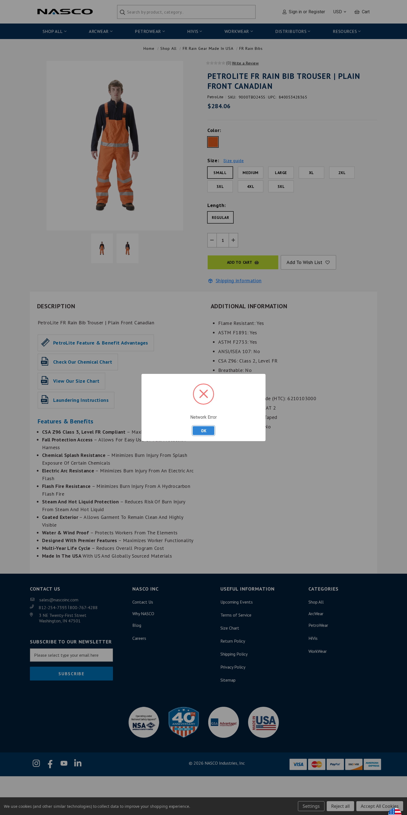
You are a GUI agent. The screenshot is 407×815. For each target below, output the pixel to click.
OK (203, 430)
